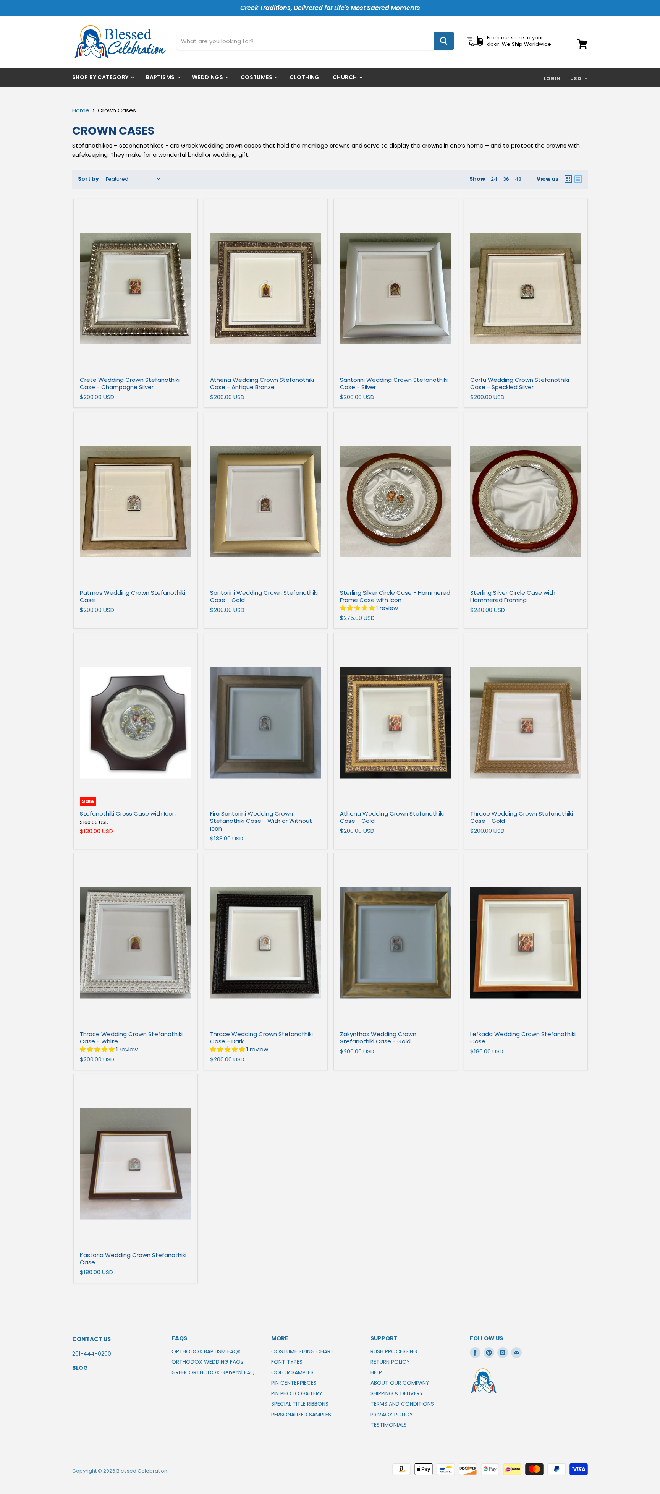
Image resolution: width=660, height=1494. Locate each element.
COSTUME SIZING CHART (302, 1351)
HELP (376, 1372)
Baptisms (161, 77)
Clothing (304, 77)
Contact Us (91, 1339)
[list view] (578, 179)
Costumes (257, 77)
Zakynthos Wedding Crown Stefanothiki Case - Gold (378, 1038)
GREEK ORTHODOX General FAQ (213, 1372)
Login (552, 78)
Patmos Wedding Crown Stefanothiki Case (132, 596)
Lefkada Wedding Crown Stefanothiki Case (523, 1038)
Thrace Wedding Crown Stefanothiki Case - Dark (261, 1038)
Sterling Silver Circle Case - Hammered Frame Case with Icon (395, 596)
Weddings (208, 77)
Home (80, 110)
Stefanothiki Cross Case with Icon (128, 813)
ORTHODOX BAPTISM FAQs (206, 1351)
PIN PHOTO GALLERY (296, 1393)
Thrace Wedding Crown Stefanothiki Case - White (131, 1038)
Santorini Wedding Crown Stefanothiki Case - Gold (264, 596)
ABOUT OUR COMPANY (399, 1383)
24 (494, 179)
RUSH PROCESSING (393, 1351)
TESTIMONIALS (388, 1425)
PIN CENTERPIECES (294, 1383)
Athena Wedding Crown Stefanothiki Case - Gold (392, 817)
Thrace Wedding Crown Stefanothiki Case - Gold (521, 817)
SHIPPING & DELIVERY (396, 1393)
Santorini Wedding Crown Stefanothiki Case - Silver (394, 383)
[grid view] (568, 179)
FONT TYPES (286, 1362)
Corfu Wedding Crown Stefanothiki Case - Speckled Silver (519, 383)
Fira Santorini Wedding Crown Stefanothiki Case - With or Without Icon (261, 820)
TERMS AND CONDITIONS (402, 1404)
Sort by (88, 179)
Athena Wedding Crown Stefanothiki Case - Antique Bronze (262, 383)
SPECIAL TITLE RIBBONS (299, 1404)
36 (506, 179)
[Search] (444, 41)
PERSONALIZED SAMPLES (301, 1414)
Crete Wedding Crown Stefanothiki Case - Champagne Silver (130, 383)
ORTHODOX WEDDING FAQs (207, 1362)
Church (345, 77)
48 (518, 179)
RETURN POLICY (390, 1362)
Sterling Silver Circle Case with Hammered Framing (512, 596)
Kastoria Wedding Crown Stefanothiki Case (133, 1259)
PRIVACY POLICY (391, 1414)
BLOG (80, 1368)
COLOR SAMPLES (292, 1372)
